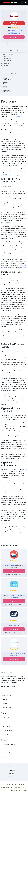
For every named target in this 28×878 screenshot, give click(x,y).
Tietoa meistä (6, 753)
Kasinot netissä (6, 718)
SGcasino (4, 691)
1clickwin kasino (6, 703)
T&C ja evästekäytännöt (8, 748)
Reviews (9, 7)
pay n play (22, 267)
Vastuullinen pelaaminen (8, 744)
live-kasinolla (7, 386)
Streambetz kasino (7, 695)
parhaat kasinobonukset (14, 330)
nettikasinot (7, 175)
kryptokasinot (19, 116)
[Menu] (25, 2)
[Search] (22, 2)
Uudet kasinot (6, 734)
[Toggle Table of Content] (14, 186)
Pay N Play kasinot (7, 730)
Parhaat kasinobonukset (8, 722)
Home (2, 7)
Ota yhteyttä (5, 757)
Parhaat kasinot (6, 726)
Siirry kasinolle (14, 37)
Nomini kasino (6, 699)
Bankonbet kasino (6, 707)
